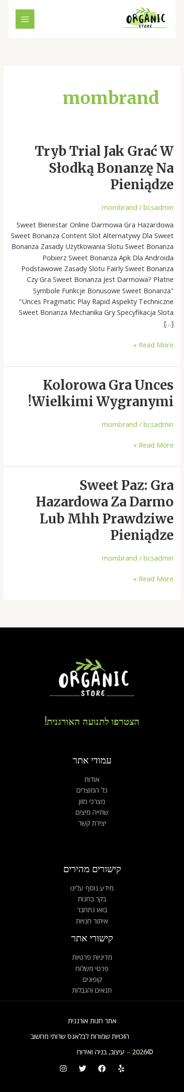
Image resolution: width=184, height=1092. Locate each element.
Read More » (153, 344)
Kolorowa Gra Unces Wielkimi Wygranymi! (101, 393)
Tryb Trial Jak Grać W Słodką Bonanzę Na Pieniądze (104, 168)
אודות (92, 779)
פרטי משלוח (92, 968)
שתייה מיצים (92, 812)
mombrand (119, 207)
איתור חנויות (92, 920)
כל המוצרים (92, 790)
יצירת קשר (92, 822)
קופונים (92, 979)
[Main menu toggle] (25, 18)
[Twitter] (82, 1068)
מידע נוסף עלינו (92, 887)
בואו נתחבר (92, 909)
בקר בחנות (92, 898)
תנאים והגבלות (92, 990)
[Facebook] (102, 1068)
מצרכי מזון (92, 801)
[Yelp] (121, 1068)
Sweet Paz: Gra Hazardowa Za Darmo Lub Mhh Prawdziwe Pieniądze (105, 510)
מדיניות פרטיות (92, 957)
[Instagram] (63, 1068)
